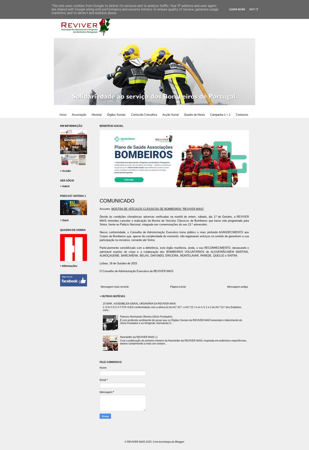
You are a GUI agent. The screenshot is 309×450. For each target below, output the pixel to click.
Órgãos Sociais (116, 114)
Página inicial (178, 286)
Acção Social (170, 114)
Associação (79, 114)
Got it (253, 9)
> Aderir (65, 186)
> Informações (68, 266)
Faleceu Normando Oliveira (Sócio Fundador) (146, 316)
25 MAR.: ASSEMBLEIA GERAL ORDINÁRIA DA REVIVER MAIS (139, 303)
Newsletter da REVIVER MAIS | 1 (139, 337)
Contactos (242, 114)
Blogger (179, 441)
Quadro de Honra (194, 114)
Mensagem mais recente (115, 286)
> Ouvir (64, 220)
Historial (97, 114)
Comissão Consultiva (144, 114)
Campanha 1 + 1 (220, 114)
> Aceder (65, 170)
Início (63, 114)
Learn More (237, 9)
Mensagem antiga (237, 286)
